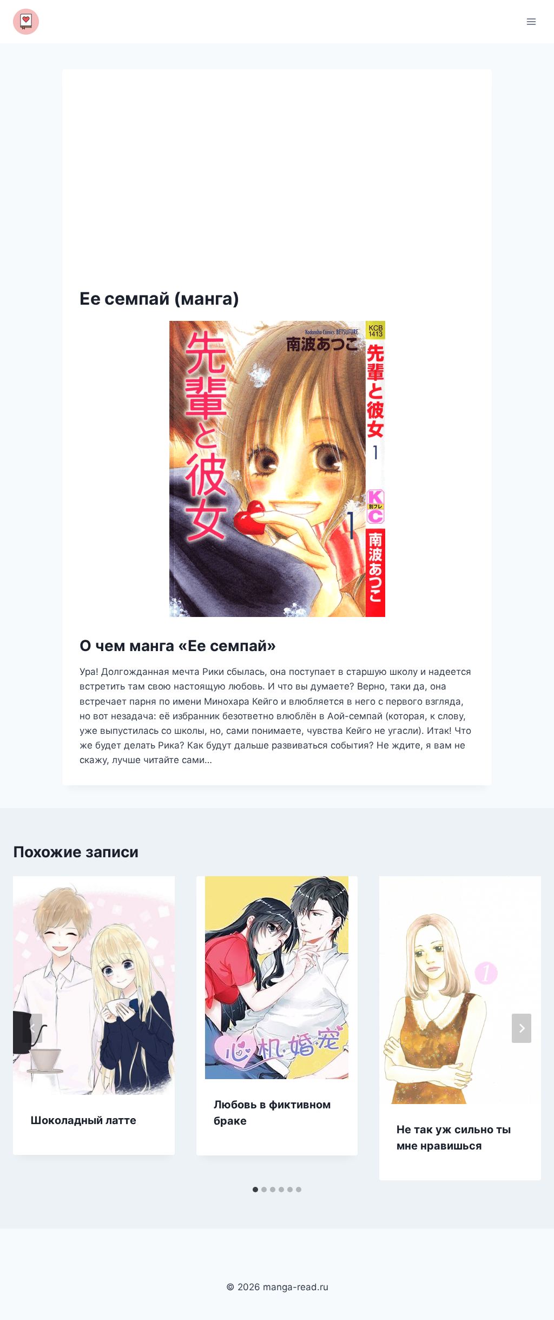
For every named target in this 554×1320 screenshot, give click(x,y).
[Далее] (521, 1028)
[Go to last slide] (32, 1028)
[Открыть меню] (531, 21)
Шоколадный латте (83, 1120)
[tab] (255, 1189)
